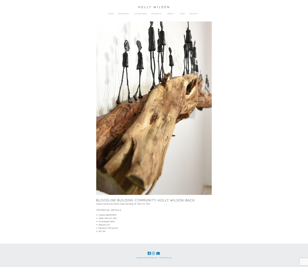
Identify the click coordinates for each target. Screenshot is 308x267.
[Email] (158, 253)
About (170, 14)
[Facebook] (149, 253)
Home (111, 14)
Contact (193, 14)
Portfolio (123, 14)
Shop (182, 14)
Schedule (156, 14)
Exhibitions (141, 14)
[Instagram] (153, 253)
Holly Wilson (154, 7)
